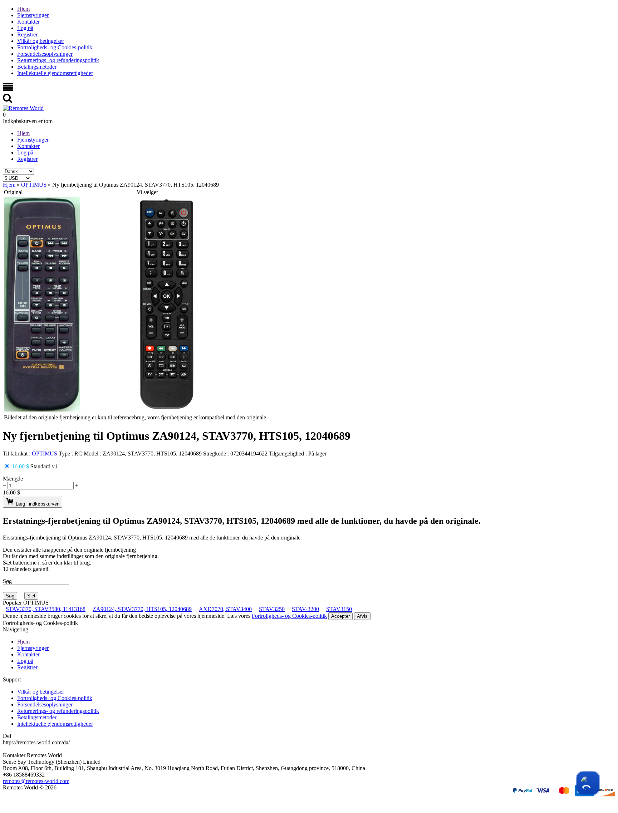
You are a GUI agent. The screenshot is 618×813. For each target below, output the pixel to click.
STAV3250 (272, 609)
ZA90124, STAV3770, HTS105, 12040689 (142, 609)
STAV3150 (339, 609)
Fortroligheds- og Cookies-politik (54, 47)
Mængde (13, 479)
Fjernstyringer (33, 15)
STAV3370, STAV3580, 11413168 (45, 609)
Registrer (27, 34)
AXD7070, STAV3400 (225, 609)
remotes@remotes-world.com (36, 781)
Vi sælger (147, 192)
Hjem (23, 9)
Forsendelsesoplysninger (45, 54)
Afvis (362, 616)
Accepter (340, 616)
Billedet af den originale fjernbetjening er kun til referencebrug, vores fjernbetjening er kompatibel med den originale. (136, 417)
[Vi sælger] (167, 409)
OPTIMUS (44, 453)
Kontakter (28, 22)
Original (13, 192)
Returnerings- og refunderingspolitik (58, 60)
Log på (25, 28)
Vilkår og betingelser (40, 41)
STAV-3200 (305, 609)
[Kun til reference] (42, 409)
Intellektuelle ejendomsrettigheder (55, 73)
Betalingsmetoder (37, 67)
